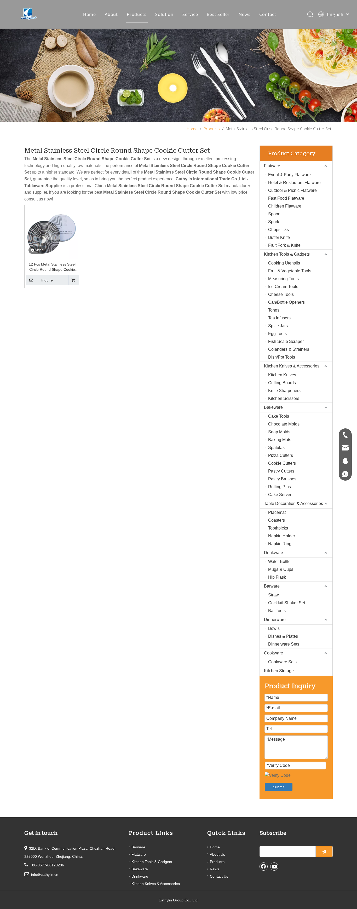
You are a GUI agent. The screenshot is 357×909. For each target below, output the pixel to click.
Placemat (277, 512)
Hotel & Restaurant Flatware (294, 182)
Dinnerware (275, 619)
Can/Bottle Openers (286, 302)
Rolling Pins (279, 487)
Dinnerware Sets (283, 644)
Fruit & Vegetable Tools (289, 271)
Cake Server (279, 494)
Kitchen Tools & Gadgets (287, 254)
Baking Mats (279, 440)
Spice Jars (278, 326)
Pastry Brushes (282, 479)
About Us (217, 854)
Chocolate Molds (284, 424)
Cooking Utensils (284, 263)
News (244, 14)
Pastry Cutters (281, 471)
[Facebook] (264, 866)
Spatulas (276, 447)
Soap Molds (279, 432)
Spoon (274, 214)
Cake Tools (278, 416)
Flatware (272, 166)
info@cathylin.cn (44, 874)
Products (136, 14)
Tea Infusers (279, 318)
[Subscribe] (324, 851)
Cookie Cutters (282, 463)
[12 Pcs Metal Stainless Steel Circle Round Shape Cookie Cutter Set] (52, 232)
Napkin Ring (279, 544)
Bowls (274, 628)
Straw (273, 595)
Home (89, 14)
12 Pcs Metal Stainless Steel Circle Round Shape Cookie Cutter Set (52, 267)
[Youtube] (274, 866)
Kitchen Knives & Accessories (291, 366)
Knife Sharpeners (284, 390)
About (111, 14)
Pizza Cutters (280, 455)
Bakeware (273, 407)
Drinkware (273, 552)
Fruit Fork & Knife (284, 245)
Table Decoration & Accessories (293, 503)
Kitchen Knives (282, 375)
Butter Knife (279, 237)
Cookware (273, 653)
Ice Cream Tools (283, 286)
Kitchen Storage (279, 671)
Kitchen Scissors (283, 398)
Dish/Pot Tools (281, 357)
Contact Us (219, 876)
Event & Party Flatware (289, 174)
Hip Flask (277, 577)
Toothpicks (278, 528)
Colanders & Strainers (288, 349)
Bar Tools (277, 610)
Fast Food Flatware (286, 198)
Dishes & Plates (283, 636)
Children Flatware (284, 206)
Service (190, 14)
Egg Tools (277, 333)
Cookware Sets (282, 662)
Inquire (47, 280)
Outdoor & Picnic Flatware (292, 190)
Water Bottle (279, 561)
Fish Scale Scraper (286, 341)
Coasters (276, 520)
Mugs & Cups (280, 569)
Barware (272, 586)
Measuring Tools (283, 279)
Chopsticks (278, 229)
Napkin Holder (281, 536)
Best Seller (218, 14)
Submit (278, 787)
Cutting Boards (282, 383)
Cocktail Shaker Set (286, 603)
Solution (164, 14)
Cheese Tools (281, 294)
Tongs (273, 310)
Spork (273, 222)
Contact (267, 14)
